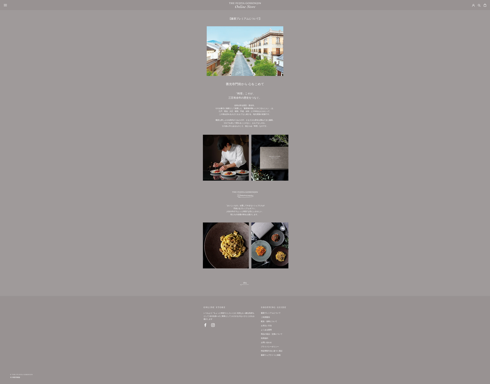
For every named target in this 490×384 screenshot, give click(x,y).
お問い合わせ (266, 342)
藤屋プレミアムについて (271, 313)
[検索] (479, 5)
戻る (245, 283)
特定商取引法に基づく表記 (271, 351)
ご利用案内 (265, 317)
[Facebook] (205, 325)
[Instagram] (213, 325)
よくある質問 (266, 330)
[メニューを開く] (5, 5)
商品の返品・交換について (271, 334)
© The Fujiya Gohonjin (21, 374)
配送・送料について (269, 321)
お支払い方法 (266, 326)
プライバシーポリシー (270, 347)
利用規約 (264, 338)
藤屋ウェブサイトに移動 (271, 355)
